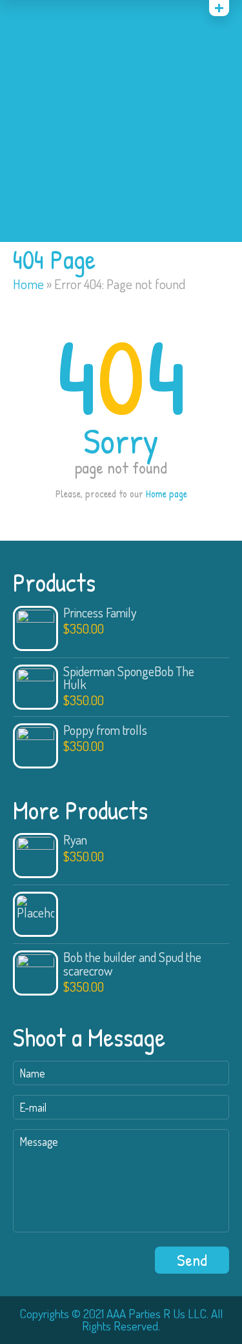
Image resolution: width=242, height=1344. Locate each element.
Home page (166, 493)
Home (28, 284)
